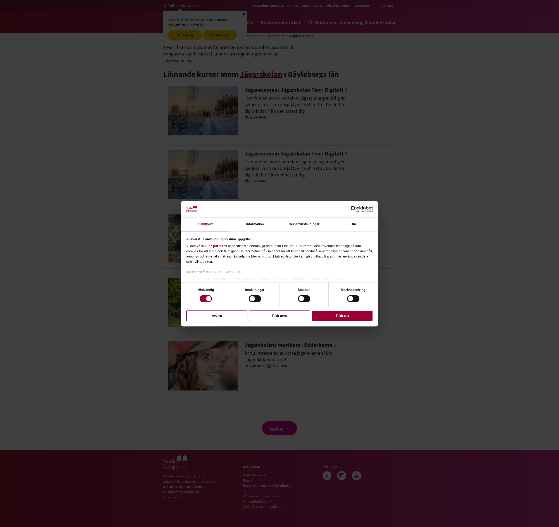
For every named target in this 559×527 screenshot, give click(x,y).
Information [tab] (255, 224)
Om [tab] (353, 224)
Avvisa (217, 316)
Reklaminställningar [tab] (304, 224)
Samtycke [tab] (205, 224)
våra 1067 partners (212, 246)
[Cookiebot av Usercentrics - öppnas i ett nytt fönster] (354, 209)
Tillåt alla (342, 316)
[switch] (255, 298)
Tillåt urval (280, 316)
